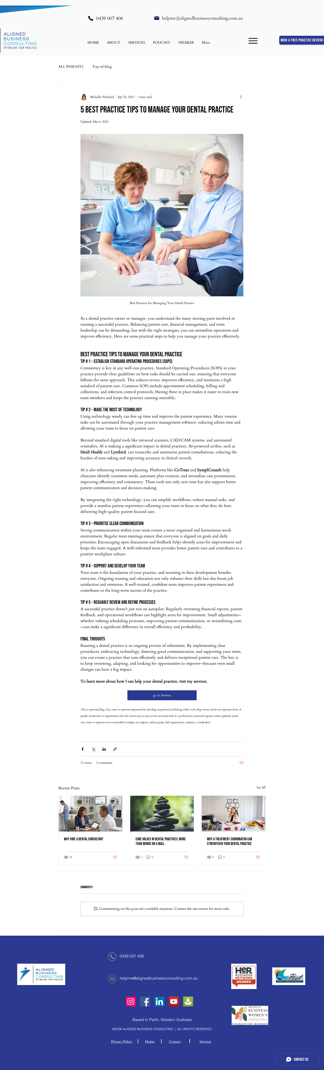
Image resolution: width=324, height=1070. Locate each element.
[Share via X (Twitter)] (93, 749)
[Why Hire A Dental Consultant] (90, 814)
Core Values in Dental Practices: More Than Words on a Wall (161, 841)
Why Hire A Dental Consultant (83, 839)
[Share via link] (115, 749)
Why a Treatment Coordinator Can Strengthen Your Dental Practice (229, 841)
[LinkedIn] (159, 1001)
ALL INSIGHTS (70, 66)
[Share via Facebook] (82, 749)
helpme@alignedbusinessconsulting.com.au (202, 18)
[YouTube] (174, 1001)
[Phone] (90, 18)
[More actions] (241, 96)
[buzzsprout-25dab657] (188, 1001)
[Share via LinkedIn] (104, 749)
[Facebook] (145, 1001)
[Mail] (157, 18)
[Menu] (253, 41)
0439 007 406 (109, 18)
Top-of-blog (102, 66)
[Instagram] (131, 1001)
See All (261, 787)
